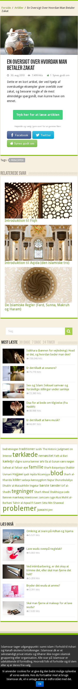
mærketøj (18, 497)
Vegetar (34, 485)
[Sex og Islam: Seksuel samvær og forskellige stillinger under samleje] (13, 390)
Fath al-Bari (61, 455)
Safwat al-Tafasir (13, 467)
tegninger (22, 491)
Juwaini (42, 510)
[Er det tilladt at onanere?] (13, 373)
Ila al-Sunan (52, 461)
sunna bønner (31, 461)
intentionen (31, 497)
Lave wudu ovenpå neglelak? (44, 548)
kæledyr (8, 461)
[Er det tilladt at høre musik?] (13, 425)
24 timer (49, 342)
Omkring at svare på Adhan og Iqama (49, 531)
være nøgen (67, 461)
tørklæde (25, 454)
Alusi (58, 497)
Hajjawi (17, 474)
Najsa (50, 480)
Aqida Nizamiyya (40, 474)
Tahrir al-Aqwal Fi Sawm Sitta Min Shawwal (38, 502)
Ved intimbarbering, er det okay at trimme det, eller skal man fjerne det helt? (48, 570)
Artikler (19, 7)
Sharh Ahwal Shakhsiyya (48, 492)
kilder (17, 480)
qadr (26, 474)
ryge (52, 497)
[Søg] (68, 331)
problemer (20, 508)
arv (42, 461)
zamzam (44, 497)
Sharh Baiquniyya (54, 467)
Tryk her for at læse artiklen (37, 114)
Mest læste (9, 342)
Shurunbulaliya (64, 480)
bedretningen (10, 449)
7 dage (36, 342)
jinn (50, 509)
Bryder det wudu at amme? (43, 585)
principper (17, 160)
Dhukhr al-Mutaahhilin (16, 485)
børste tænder (50, 485)
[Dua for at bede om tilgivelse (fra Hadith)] (13, 408)
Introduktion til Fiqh (21, 220)
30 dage (24, 342)
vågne (18, 461)
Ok (39, 684)
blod (56, 473)
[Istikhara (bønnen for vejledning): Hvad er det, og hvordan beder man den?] (13, 356)
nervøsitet (46, 456)
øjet (25, 467)
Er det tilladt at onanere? (41, 368)
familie (36, 467)
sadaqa (25, 480)
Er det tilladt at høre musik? (43, 420)
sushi (39, 449)
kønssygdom (39, 480)
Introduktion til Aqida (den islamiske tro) (37, 263)
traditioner (27, 449)
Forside (6, 7)
